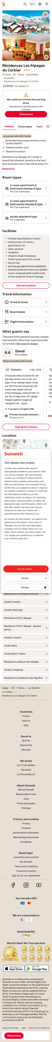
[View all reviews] (15, 86)
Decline (24, 578)
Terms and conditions (26, 866)
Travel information (26, 871)
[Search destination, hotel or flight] (25, 4)
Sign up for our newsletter (26, 875)
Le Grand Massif (26, 774)
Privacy (26, 823)
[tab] (9, 126)
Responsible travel (26, 794)
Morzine (26, 749)
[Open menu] (47, 4)
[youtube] (39, 887)
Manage (25, 587)
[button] (26, 23)
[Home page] (3, 4)
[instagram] (26, 887)
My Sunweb (26, 861)
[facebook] (13, 887)
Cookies (26, 828)
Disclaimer (26, 841)
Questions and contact (26, 857)
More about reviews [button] (27, 343)
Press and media (26, 803)
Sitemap (26, 808)
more (24, 403)
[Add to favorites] (45, 15)
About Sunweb (26, 789)
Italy (26, 725)
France (26, 716)
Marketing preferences (26, 837)
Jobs (26, 798)
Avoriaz (26, 740)
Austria (26, 720)
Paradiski (26, 769)
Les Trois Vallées (26, 765)
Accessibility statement (26, 832)
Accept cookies (25, 569)
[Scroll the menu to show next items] (48, 126)
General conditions (39, 1027)
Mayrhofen (26, 745)
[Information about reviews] (27, 86)
